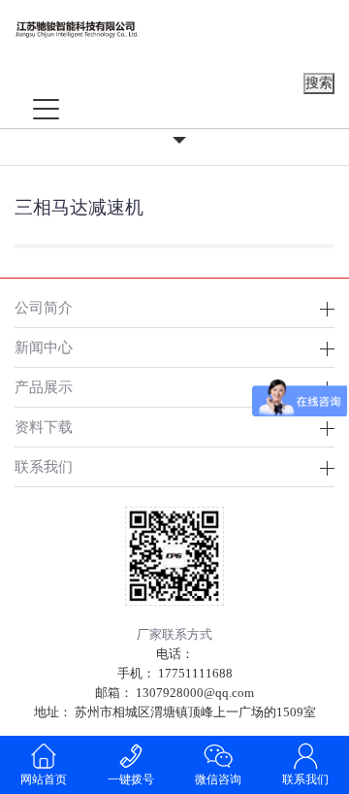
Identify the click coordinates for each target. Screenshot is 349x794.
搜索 (319, 83)
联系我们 (305, 779)
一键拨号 (131, 779)
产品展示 (44, 387)
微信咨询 (218, 779)
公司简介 (44, 307)
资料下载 (44, 426)
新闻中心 (44, 347)
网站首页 (43, 779)
